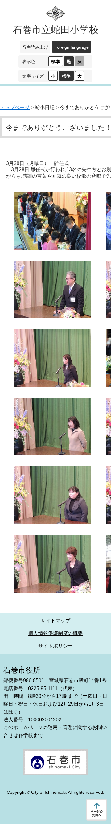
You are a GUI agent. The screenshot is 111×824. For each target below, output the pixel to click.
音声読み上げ (35, 47)
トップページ (15, 107)
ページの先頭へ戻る (96, 810)
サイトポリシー (55, 646)
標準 (55, 61)
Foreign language (71, 47)
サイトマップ (55, 620)
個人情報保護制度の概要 (55, 633)
